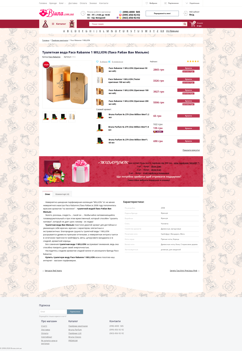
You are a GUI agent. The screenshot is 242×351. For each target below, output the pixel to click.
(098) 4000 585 (131, 11)
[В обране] (102, 61)
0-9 (162, 31)
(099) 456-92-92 (131, 14)
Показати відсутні (191, 150)
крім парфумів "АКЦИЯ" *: (187, 163)
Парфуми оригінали (78, 326)
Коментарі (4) (62, 194)
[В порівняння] (115, 61)
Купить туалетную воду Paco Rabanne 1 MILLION (70, 257)
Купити (188, 68)
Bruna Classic (74, 337)
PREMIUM (73, 340)
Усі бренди (172, 31)
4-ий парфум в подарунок (156, 173)
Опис (47, 194)
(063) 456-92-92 (131, 17)
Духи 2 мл (156, 166)
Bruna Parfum (75, 329)
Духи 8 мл (156, 169)
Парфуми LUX (74, 333)
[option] (45, 116)
